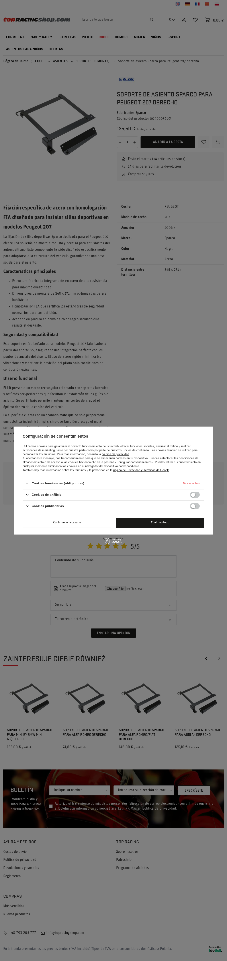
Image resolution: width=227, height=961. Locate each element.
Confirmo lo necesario (67, 522)
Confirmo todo (160, 522)
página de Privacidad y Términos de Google (141, 470)
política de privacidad (115, 454)
